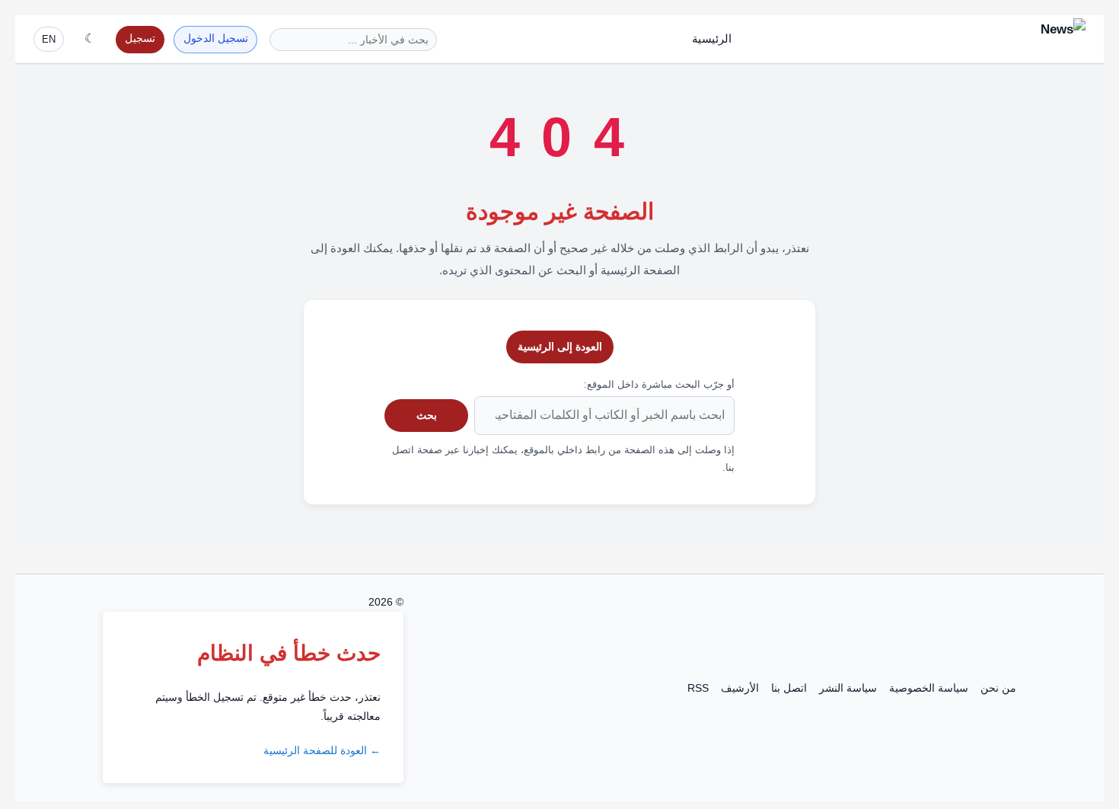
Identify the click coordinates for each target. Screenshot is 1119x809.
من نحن (998, 688)
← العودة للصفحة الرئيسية (322, 750)
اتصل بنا (789, 688)
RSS (698, 688)
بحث (426, 415)
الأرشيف (740, 688)
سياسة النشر (848, 688)
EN (49, 39)
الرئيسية (712, 38)
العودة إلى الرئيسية (560, 347)
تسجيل (140, 38)
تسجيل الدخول (215, 38)
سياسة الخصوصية (928, 688)
